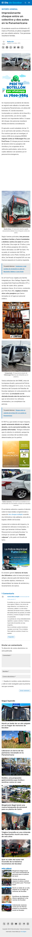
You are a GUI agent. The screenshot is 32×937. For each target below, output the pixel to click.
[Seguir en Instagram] (12, 923)
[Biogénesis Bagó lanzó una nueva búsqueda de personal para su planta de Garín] (6, 873)
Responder (11, 637)
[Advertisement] (16, 173)
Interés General (10, 9)
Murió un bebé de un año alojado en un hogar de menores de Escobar (16, 725)
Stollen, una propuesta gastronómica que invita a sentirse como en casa (13, 780)
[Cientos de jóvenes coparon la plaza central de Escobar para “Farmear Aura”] (6, 882)
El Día (12, 3)
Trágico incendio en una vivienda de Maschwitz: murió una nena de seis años (16, 834)
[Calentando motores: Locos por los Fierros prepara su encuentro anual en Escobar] (6, 907)
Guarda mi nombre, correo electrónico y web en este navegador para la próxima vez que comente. (16, 683)
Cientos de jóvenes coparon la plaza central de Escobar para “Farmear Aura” (21, 882)
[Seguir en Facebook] (8, 923)
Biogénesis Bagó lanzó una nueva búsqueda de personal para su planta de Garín (14, 807)
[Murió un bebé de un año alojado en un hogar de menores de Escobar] (6, 890)
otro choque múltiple (15, 514)
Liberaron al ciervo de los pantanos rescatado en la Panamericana (13, 753)
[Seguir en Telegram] (24, 923)
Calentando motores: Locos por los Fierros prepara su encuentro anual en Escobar (19, 907)
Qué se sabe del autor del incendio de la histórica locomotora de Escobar (13, 862)
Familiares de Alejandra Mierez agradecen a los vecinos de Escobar (20, 898)
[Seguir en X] (4, 923)
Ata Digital (23, 931)
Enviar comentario (25, 690)
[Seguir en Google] (27, 923)
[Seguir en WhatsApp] (20, 923)
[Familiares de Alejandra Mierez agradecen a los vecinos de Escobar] (6, 899)
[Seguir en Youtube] (16, 923)
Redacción (10, 41)
